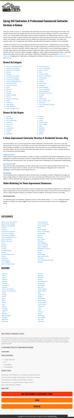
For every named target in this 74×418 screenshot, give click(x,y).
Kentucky (4, 308)
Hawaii (4, 296)
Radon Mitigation (44, 91)
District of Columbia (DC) (9, 291)
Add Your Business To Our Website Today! (37, 394)
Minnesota (5, 319)
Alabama (62, 56)
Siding (41, 97)
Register (37, 406)
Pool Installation (44, 87)
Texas (39, 308)
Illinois (4, 300)
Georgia (4, 295)
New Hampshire (42, 281)
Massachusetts (6, 315)
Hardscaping (9, 104)
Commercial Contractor (13, 76)
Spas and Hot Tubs (44, 101)
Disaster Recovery (11, 85)
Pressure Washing (44, 89)
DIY (5, 362)
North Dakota (42, 291)
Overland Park (43, 122)
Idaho (3, 298)
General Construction (12, 99)
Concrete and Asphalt (12, 78)
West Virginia (41, 317)
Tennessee (41, 306)
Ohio (39, 293)
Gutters (8, 101)
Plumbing (41, 85)
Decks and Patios (11, 83)
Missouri (40, 274)
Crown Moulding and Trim (13, 81)
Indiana (4, 302)
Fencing (8, 91)
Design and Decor (9, 155)
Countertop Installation (13, 80)
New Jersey (41, 283)
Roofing (41, 95)
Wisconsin (9, 58)
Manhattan (9, 134)
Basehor (8, 116)
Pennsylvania (41, 298)
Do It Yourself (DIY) (9, 164)
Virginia (40, 314)
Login (37, 400)
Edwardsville (9, 118)
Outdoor (41, 80)
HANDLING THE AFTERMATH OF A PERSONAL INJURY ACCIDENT (20, 375)
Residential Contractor (45, 93)
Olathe (41, 120)
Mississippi (5, 321)
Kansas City (9, 124)
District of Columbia (8, 289)
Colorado (56, 56)
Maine (4, 312)
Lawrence (9, 126)
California (4, 281)
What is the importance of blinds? (11, 385)
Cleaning (8, 74)
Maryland (4, 314)
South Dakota (42, 304)
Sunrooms (42, 102)
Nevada (40, 279)
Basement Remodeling (12, 68)
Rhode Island (41, 300)
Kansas (68, 56)
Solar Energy (42, 99)
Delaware (4, 287)
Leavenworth (10, 128)
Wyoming (40, 321)
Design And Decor (9, 359)
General (8, 97)
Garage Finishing (11, 95)
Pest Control (42, 83)
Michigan (4, 317)
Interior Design (43, 74)
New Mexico (41, 285)
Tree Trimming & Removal (47, 104)
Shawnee (41, 128)
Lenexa (8, 132)
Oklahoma (41, 295)
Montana (40, 276)
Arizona (4, 277)
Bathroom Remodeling (12, 70)
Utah (39, 310)
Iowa (3, 304)
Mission (41, 118)
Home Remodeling (44, 68)
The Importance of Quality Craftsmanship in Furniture (17, 380)
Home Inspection (44, 66)
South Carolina (42, 302)
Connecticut (5, 285)
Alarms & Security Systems (14, 66)
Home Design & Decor (12, 108)
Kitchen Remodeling (45, 76)
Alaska (4, 276)
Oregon (40, 296)
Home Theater (43, 70)
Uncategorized (8, 367)
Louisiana (4, 310)
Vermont (40, 312)
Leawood (9, 130)
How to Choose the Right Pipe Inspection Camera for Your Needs (20, 377)
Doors (8, 87)
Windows (41, 106)
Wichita (41, 134)
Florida (4, 293)
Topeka (41, 132)
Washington (41, 315)
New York (41, 287)
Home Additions (11, 106)
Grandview (9, 122)
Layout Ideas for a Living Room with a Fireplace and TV (17, 382)
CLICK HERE (53, 199)
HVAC (40, 72)
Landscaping (42, 78)
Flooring (8, 93)
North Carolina (42, 289)
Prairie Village (43, 124)
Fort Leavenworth (11, 120)
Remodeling (7, 173)
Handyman (9, 102)
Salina (41, 126)
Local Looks (5, 351)
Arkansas (4, 279)
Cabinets (8, 72)
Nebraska (40, 277)
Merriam (41, 116)
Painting (41, 81)
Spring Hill (42, 130)
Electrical (8, 89)
